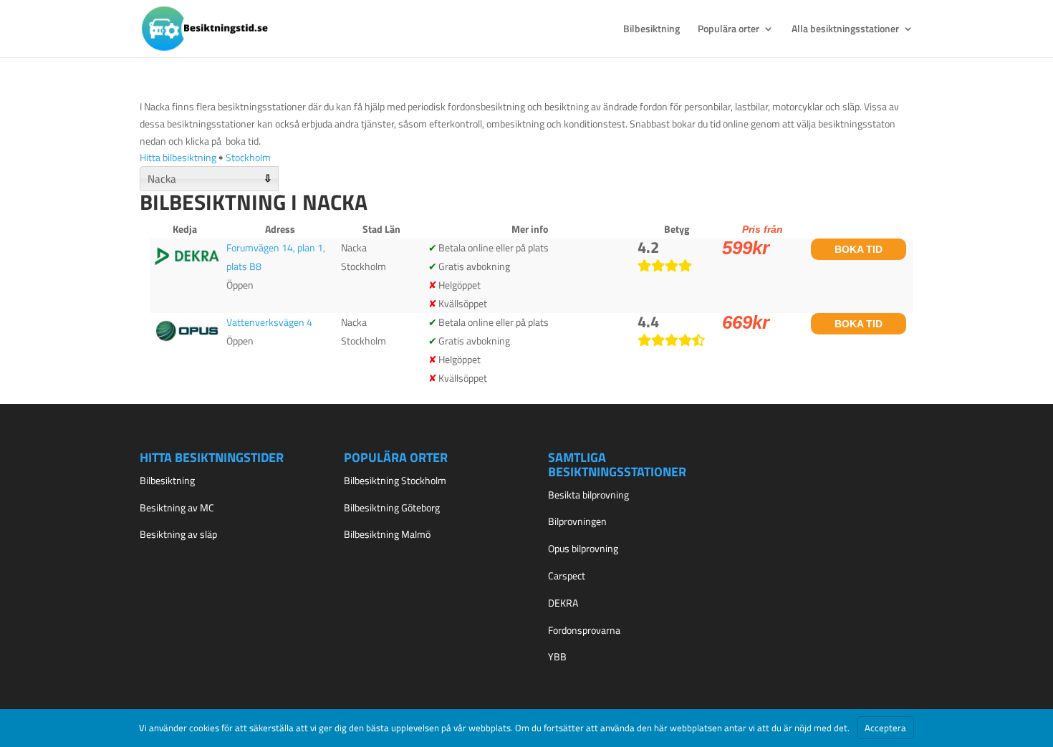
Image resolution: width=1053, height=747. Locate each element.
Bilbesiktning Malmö (387, 533)
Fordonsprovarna (584, 629)
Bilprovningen (577, 521)
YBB (557, 656)
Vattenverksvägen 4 (269, 321)
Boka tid (859, 249)
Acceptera (885, 728)
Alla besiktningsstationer (845, 30)
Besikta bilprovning (588, 494)
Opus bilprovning (583, 548)
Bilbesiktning (651, 30)
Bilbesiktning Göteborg (392, 507)
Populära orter (728, 30)
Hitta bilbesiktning (178, 157)
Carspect (566, 575)
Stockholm (248, 157)
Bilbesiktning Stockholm (395, 480)
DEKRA (563, 602)
